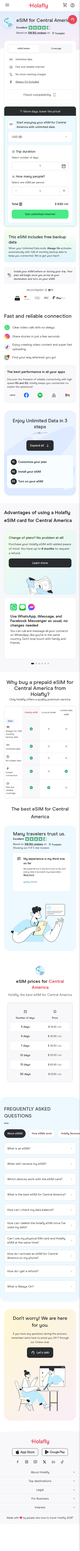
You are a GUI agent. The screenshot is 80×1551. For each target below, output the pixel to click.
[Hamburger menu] (7, 5)
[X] (44, 1462)
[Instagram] (26, 1462)
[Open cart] (65, 5)
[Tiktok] (62, 1462)
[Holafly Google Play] (55, 1452)
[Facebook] (17, 1462)
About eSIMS (15, 1133)
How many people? (30, 176)
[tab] (24, 49)
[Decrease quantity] (16, 191)
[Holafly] (40, 1441)
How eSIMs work (42, 1133)
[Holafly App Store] (25, 1452)
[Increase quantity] (64, 191)
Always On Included (27, 82)
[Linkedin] (53, 1462)
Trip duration (25, 151)
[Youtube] (35, 1462)
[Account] (73, 6)
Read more (28, 875)
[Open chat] (72, 19)
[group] (40, 1148)
